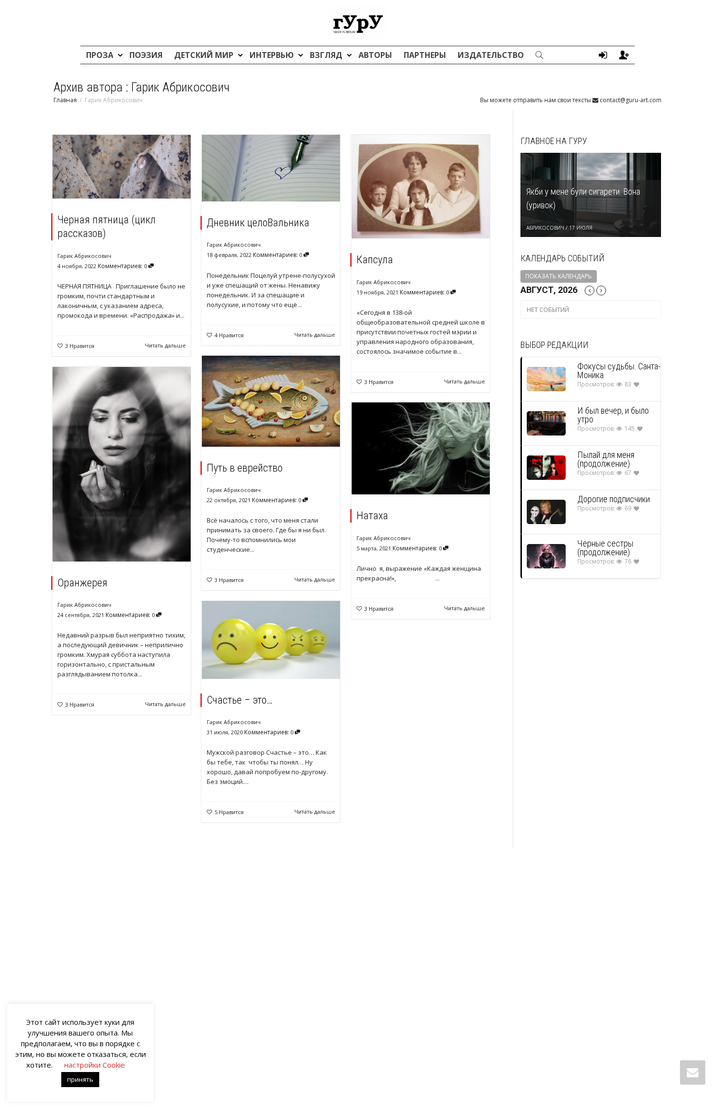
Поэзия (145, 55)
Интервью (273, 55)
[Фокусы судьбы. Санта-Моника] (546, 379)
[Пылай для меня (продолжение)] (546, 467)
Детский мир (204, 55)
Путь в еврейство (245, 468)
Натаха (372, 515)
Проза (100, 55)
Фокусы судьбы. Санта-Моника (619, 370)
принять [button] (80, 1079)
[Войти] (603, 55)
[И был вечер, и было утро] (546, 423)
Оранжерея (82, 583)
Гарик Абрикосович (84, 255)
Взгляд (327, 55)
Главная (65, 100)
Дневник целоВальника (258, 223)
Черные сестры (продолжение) (605, 547)
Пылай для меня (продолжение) (605, 459)
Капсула (375, 260)
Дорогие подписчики (613, 499)
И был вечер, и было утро (613, 414)
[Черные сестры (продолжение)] (546, 556)
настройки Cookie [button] (94, 1065)
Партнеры (425, 55)
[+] (122, 167)
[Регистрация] (624, 55)
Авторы (375, 55)
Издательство (491, 55)
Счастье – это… (240, 700)
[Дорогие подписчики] (546, 512)
